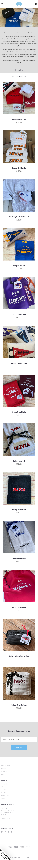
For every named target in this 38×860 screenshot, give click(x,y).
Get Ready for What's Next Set (19, 217)
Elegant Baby (4, 795)
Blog (2, 774)
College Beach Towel (19, 510)
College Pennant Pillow (19, 363)
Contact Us (4, 768)
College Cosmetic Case (19, 705)
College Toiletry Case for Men (19, 656)
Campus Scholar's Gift (19, 119)
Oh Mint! (4, 792)
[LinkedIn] (12, 832)
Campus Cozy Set (19, 265)
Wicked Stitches (5, 784)
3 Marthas (4, 787)
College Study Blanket (19, 412)
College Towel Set (19, 461)
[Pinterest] (8, 832)
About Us (4, 771)
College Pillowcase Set (19, 558)
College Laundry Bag (19, 607)
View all (3, 798)
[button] (6, 853)
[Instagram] (2, 832)
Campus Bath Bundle (19, 168)
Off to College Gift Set (19, 314)
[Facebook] (5, 832)
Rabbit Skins (4, 790)
